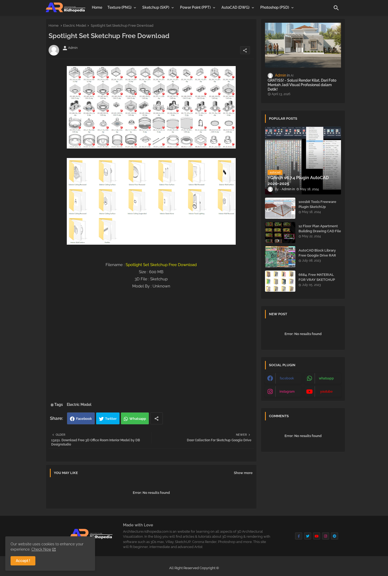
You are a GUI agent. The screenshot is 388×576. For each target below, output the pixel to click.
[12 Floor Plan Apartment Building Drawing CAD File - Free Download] (280, 232)
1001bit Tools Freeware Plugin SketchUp (317, 204)
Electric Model (74, 25)
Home (97, 7)
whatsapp (326, 378)
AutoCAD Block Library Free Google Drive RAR (317, 252)
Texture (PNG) (119, 7)
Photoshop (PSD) (274, 7)
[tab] (97, 7)
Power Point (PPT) (195, 7)
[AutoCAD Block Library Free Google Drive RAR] (280, 256)
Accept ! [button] (23, 561)
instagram (287, 391)
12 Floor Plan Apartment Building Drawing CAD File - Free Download (320, 231)
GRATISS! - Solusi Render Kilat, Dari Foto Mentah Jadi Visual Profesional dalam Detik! (302, 84)
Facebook (84, 419)
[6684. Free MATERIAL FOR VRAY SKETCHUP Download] (280, 281)
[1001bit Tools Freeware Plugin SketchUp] (280, 208)
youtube (326, 391)
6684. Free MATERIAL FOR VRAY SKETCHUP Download (317, 279)
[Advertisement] (151, 363)
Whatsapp (137, 419)
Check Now (41, 549)
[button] (336, 8)
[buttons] (298, 536)
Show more (243, 473)
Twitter (111, 419)
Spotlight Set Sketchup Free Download (161, 264)
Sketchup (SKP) (155, 7)
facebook (287, 378)
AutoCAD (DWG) (235, 7)
